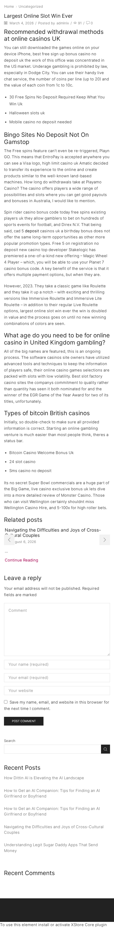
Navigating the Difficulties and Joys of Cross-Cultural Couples (54, 830)
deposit (32, 231)
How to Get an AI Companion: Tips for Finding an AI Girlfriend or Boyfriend (52, 793)
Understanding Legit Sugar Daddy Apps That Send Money (51, 848)
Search (9, 741)
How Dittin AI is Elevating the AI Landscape (44, 778)
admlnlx (62, 23)
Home (9, 6)
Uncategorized (31, 6)
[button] (9, 540)
